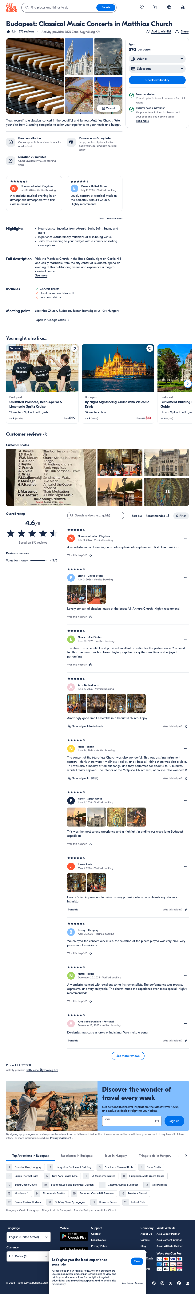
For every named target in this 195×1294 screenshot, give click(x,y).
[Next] (188, 384)
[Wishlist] (142, 8)
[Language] (169, 7)
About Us (146, 1234)
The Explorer (145, 1266)
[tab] (30, 1156)
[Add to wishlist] (74, 348)
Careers (145, 1240)
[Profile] (183, 8)
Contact (96, 1234)
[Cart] (155, 8)
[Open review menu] (185, 538)
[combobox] (59, 7)
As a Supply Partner (168, 1234)
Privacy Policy (99, 1246)
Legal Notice (98, 1240)
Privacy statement (60, 1138)
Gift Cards (147, 1258)
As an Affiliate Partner (170, 1246)
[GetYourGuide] (11, 7)
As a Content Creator (169, 1240)
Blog (143, 1246)
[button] (20, 31)
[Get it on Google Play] (74, 1237)
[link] (42, 384)
